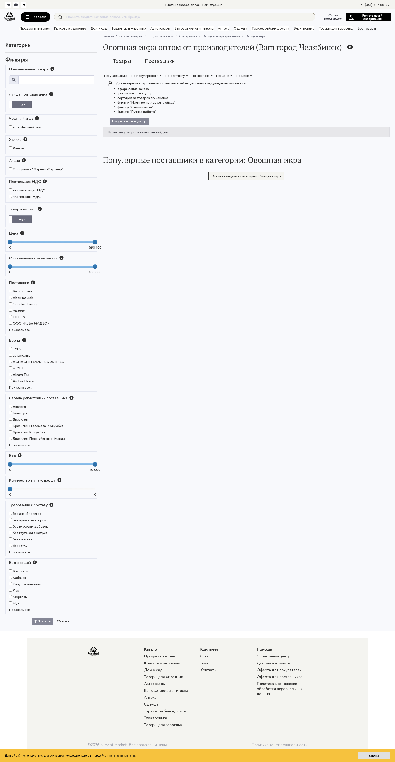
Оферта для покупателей (279, 670)
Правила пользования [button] (121, 755)
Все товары (366, 28)
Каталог (151, 649)
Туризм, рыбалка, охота (270, 28)
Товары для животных (128, 28)
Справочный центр (273, 656)
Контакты (208, 670)
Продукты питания (34, 28)
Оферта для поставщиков (279, 676)
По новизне (201, 75)
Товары (122, 61)
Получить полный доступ (129, 121)
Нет (22, 104)
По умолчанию (116, 75)
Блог (204, 663)
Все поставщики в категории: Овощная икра (246, 176)
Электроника (304, 28)
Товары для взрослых (336, 28)
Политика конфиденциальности (279, 744)
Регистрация (212, 5)
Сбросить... (64, 621)
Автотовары (160, 28)
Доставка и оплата (273, 663)
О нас (205, 656)
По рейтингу (175, 75)
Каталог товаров (131, 36)
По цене (223, 75)
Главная (108, 36)
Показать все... (20, 329)
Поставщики (160, 61)
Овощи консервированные (221, 36)
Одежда (240, 28)
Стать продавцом (333, 16)
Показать (44, 621)
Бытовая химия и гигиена (194, 28)
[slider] (10, 242)
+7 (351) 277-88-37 (375, 5)
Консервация (188, 36)
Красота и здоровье (70, 28)
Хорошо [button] (374, 755)
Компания (209, 649)
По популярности (145, 75)
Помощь (264, 649)
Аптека (223, 28)
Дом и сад (99, 28)
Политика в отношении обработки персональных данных (279, 688)
